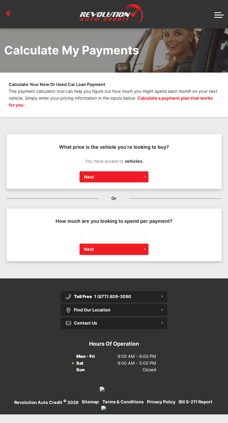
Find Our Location (92, 309)
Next (89, 176)
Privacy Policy (161, 401)
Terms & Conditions (123, 401)
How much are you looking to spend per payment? (114, 221)
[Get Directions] (8, 14)
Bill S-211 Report (196, 401)
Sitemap (90, 401)
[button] (219, 14)
